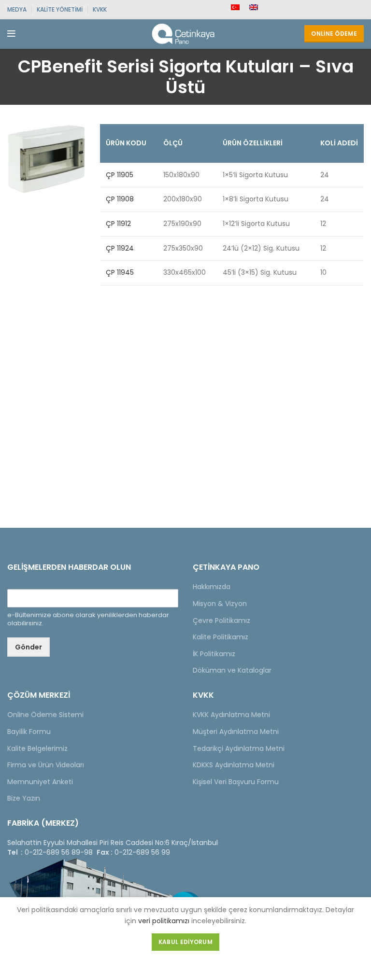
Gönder (28, 647)
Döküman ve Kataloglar (232, 670)
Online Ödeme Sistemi (45, 714)
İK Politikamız (214, 654)
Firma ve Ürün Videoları (45, 765)
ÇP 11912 (118, 223)
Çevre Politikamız (221, 620)
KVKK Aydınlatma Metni (231, 714)
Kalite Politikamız (220, 637)
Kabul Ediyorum (185, 942)
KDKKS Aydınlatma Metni (233, 765)
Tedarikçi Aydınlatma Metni (239, 748)
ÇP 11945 (120, 272)
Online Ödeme (334, 33)
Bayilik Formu (29, 731)
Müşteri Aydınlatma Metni (236, 731)
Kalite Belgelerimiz (37, 748)
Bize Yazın (23, 798)
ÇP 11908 (120, 199)
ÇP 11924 (120, 248)
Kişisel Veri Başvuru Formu (236, 782)
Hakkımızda (211, 587)
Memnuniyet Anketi (40, 782)
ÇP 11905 (119, 175)
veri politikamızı (163, 921)
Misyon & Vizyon (220, 603)
